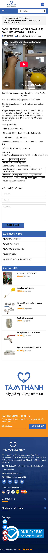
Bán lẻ (22, 160)
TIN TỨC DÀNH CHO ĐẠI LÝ (13, 249)
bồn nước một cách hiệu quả (14, 163)
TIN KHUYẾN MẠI (9, 254)
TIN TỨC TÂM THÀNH (11, 239)
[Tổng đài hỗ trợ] (24, 383)
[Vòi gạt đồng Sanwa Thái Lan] (9, 338)
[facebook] (4, 481)
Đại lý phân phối (18, 181)
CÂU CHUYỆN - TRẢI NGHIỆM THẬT (17, 259)
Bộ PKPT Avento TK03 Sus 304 (29, 348)
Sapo (45, 549)
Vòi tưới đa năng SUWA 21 (27, 273)
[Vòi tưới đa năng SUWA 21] (7, 278)
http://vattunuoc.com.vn (20, 148)
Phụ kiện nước (35, 175)
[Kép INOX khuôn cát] (9, 323)
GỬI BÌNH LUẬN (13, 225)
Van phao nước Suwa (25, 288)
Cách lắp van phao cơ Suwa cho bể (16, 166)
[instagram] (16, 481)
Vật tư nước (40, 178)
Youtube (6, 181)
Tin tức (30, 178)
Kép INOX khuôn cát (25, 318)
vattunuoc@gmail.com (13, 473)
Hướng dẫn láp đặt (20, 175)
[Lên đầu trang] (44, 385)
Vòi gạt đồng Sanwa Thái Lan (28, 333)
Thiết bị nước (20, 178)
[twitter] (10, 481)
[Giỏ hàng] (42, 4)
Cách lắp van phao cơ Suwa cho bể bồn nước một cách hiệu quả (22, 170)
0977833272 (9, 470)
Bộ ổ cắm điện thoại (20, 544)
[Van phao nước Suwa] (9, 293)
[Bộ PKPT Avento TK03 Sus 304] (9, 352)
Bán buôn (14, 160)
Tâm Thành (7, 178)
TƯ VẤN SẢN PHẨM (11, 244)
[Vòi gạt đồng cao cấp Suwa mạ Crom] (9, 308)
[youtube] (22, 481)
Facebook (7, 175)
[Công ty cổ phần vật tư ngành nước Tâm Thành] (11, 4)
